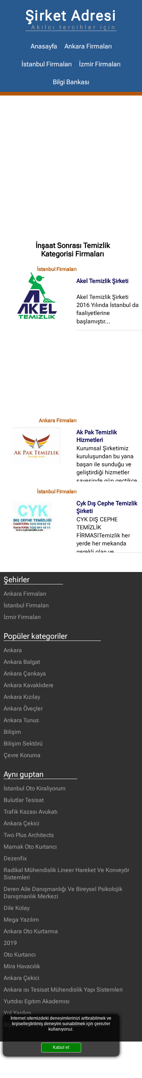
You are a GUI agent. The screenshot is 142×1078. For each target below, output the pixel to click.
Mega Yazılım (21, 919)
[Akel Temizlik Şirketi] (40, 295)
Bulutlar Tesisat (24, 800)
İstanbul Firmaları (46, 64)
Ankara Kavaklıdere (29, 685)
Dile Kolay (16, 907)
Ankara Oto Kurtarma (31, 931)
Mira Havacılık (22, 966)
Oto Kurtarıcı (20, 954)
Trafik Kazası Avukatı (31, 811)
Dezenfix (15, 858)
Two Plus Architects (29, 835)
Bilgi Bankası (71, 82)
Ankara (13, 650)
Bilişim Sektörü (23, 743)
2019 (10, 942)
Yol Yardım (17, 1012)
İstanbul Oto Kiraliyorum (35, 788)
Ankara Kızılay (22, 696)
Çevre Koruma (22, 755)
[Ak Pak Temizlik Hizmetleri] (40, 446)
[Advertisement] (71, 170)
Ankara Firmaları (88, 46)
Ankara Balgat (22, 661)
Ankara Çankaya (25, 673)
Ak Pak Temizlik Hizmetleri (96, 436)
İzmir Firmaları (100, 64)
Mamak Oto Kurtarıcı (30, 846)
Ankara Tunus (21, 720)
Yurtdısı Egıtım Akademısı (37, 1001)
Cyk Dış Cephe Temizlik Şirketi (106, 507)
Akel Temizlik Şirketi (102, 280)
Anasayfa (44, 46)
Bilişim (12, 731)
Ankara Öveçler (23, 708)
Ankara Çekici (21, 823)
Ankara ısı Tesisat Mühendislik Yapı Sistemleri (63, 989)
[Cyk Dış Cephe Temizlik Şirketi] (40, 517)
